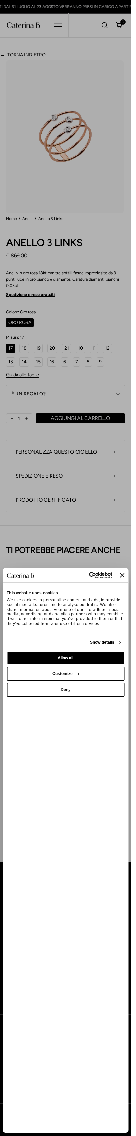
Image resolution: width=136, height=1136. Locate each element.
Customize (62, 673)
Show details (102, 642)
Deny (66, 689)
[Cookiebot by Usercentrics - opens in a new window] (84, 575)
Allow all (65, 658)
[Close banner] (122, 575)
